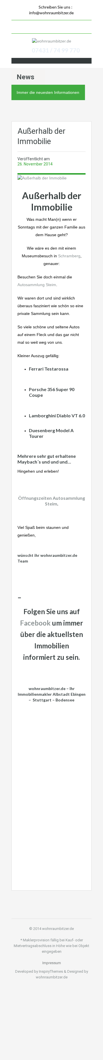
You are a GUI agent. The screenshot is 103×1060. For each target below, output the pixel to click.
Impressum (51, 963)
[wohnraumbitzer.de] (51, 41)
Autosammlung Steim (36, 284)
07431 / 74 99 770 (56, 50)
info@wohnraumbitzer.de (51, 12)
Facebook (35, 623)
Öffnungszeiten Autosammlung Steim (51, 500)
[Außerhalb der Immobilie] (42, 177)
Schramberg (69, 256)
